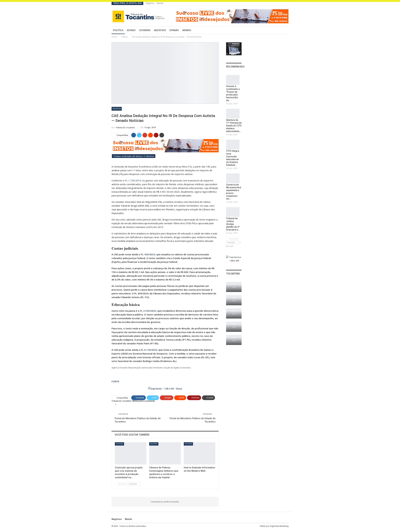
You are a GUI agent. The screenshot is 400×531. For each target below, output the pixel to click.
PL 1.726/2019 (133, 180)
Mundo (160, 3)
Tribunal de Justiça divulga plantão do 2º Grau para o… (233, 224)
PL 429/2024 (148, 254)
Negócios (150, 3)
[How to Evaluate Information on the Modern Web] (199, 453)
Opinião (174, 30)
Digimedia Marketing (279, 526)
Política (118, 30)
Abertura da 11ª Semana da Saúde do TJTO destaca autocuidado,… (234, 125)
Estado (131, 30)
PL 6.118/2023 (149, 349)
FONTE (115, 381)
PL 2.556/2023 (148, 310)
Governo (144, 30)
